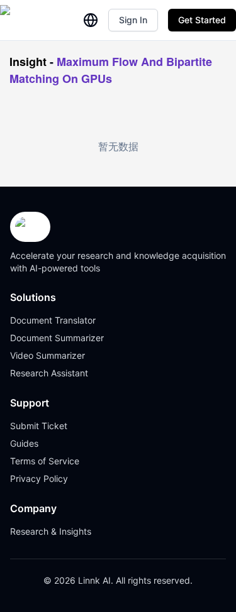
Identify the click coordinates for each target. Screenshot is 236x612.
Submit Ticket (38, 425)
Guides (24, 443)
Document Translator (53, 320)
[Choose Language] (90, 20)
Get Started (202, 19)
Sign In (133, 19)
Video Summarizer (47, 355)
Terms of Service (44, 461)
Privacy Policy (39, 478)
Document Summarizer (57, 337)
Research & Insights (50, 531)
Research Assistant (49, 373)
